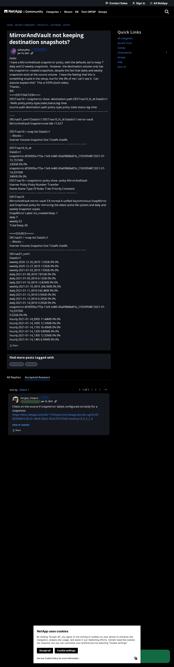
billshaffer (24, 49)
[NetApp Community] (23, 11)
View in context (20, 424)
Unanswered (142, 52)
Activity (121, 47)
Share (14, 346)
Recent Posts (125, 43)
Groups (122, 57)
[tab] (14, 377)
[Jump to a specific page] (105, 389)
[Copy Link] (32, 53)
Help (120, 62)
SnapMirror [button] (16, 364)
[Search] (166, 11)
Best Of (122, 66)
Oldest (23, 390)
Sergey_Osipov (29, 398)
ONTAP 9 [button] (31, 364)
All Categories (125, 38)
